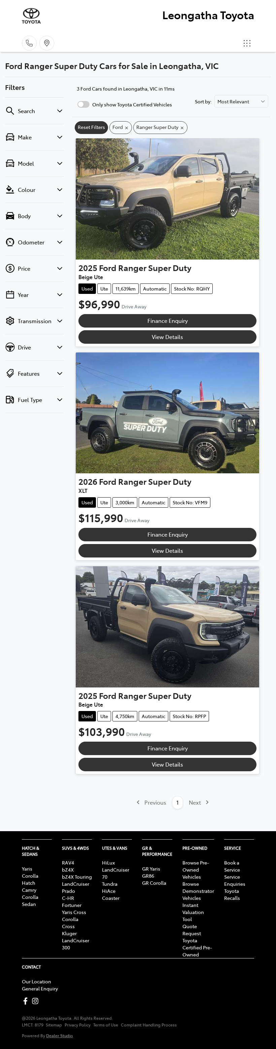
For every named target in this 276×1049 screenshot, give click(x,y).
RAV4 (68, 862)
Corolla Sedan (30, 900)
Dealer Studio (59, 1035)
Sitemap (54, 1024)
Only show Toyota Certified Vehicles (132, 104)
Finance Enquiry (167, 320)
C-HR (68, 897)
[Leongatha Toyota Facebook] (27, 1001)
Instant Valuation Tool (193, 912)
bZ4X (68, 869)
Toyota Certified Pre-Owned (197, 947)
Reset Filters (91, 127)
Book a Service (232, 866)
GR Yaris (151, 868)
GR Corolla (154, 882)
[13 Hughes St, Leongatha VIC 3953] (46, 43)
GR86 (148, 875)
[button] (247, 43)
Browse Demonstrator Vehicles (198, 890)
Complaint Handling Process (149, 1024)
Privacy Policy (78, 1024)
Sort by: (203, 101)
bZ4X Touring (77, 876)
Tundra (109, 883)
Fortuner (71, 905)
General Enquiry (40, 988)
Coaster (110, 897)
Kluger (69, 933)
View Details (167, 336)
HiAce (108, 890)
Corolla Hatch (30, 879)
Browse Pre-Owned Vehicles (195, 869)
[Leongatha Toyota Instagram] (36, 1001)
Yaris (27, 868)
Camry (29, 889)
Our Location (36, 981)
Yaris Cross (74, 912)
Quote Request (191, 930)
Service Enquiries (234, 880)
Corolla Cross (70, 922)
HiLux (108, 862)
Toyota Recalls (232, 894)
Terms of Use (105, 1024)
